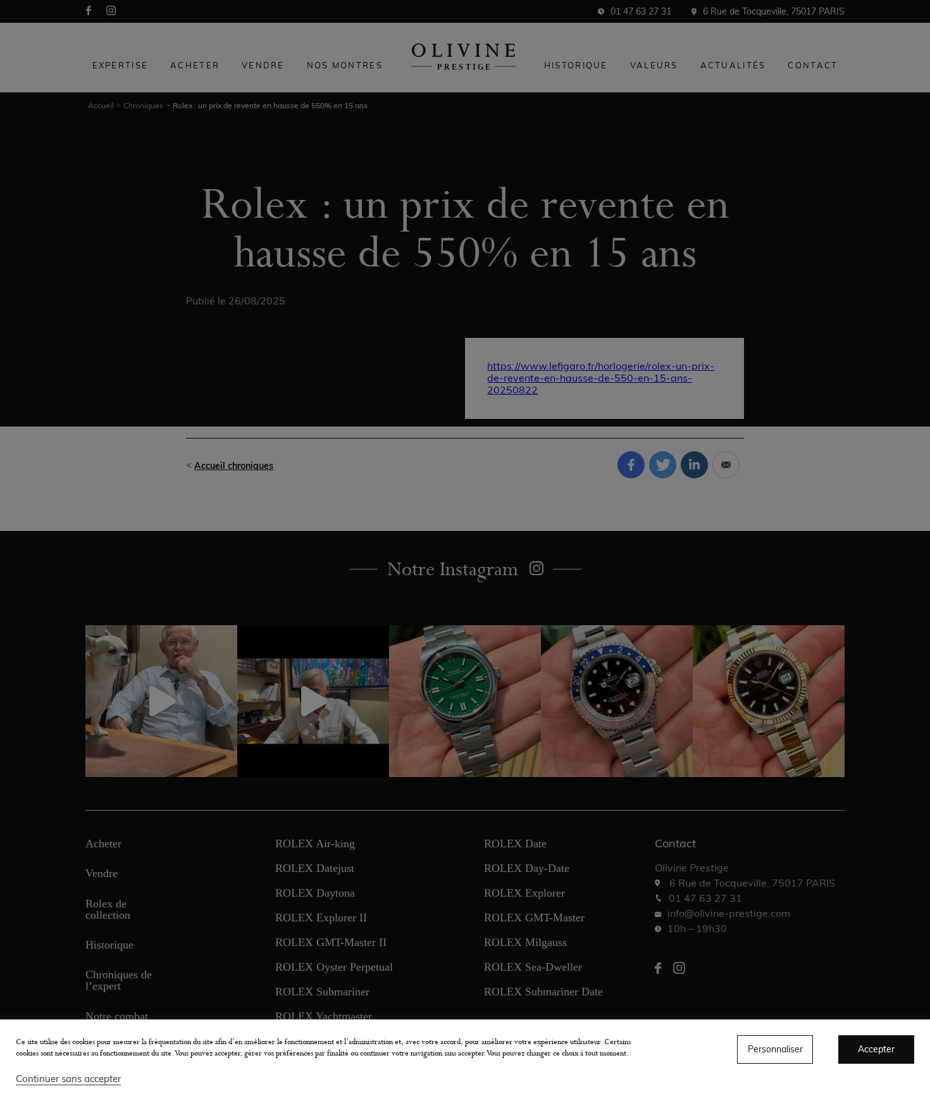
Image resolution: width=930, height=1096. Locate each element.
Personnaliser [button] (775, 1049)
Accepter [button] (876, 1049)
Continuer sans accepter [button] (68, 1078)
